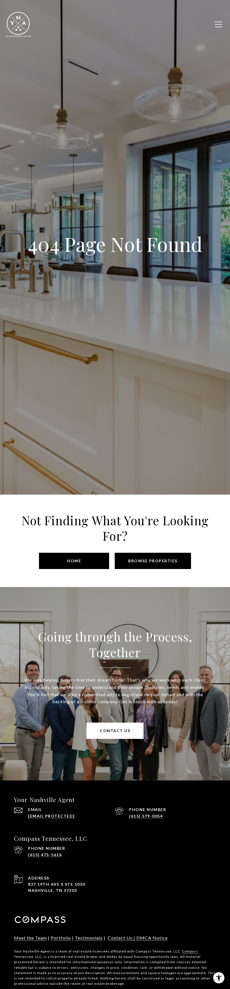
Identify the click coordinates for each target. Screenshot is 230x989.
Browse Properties (153, 560)
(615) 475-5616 (45, 854)
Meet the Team (30, 937)
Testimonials (89, 937)
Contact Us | (121, 937)
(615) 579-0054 (146, 816)
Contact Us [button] (115, 730)
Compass (190, 951)
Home (74, 560)
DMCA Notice (152, 937)
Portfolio (61, 937)
